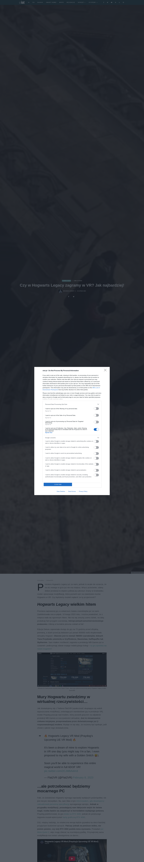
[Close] (106, 371)
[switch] (96, 408)
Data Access (72, 491)
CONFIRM (58, 484)
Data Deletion (61, 491)
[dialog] (72, 431)
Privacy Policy (83, 491)
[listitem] (72, 404)
